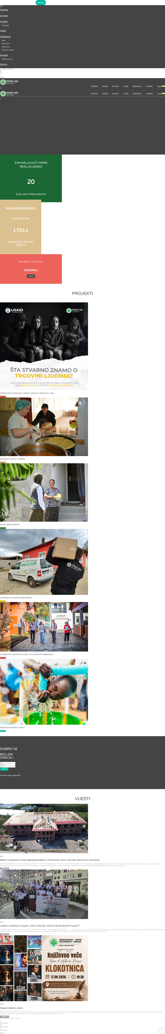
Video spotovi (6, 46)
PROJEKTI (4, 21)
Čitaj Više (3, 396)
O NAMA (4, 15)
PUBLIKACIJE (5, 36)
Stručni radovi (6, 43)
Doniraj (3, 64)
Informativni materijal (8, 50)
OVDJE (31, 276)
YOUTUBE (3, 1030)
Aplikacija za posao (7, 59)
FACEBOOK (4, 1023)
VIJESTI (3, 31)
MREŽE (2, 77)
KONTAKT (4, 55)
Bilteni (3, 40)
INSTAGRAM (4, 1026)
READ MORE (4, 869)
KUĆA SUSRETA (5, 25)
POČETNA (4, 10)
